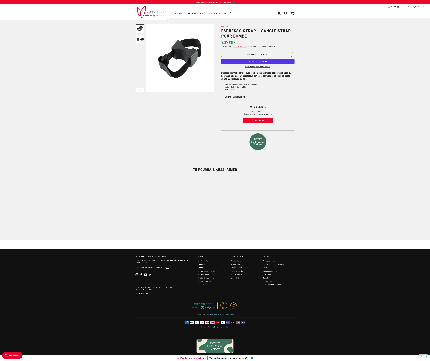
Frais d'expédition (240, 46)
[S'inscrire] (167, 267)
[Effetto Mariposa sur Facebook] (141, 274)
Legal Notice (236, 278)
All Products (203, 261)
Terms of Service (237, 271)
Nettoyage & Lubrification (208, 271)
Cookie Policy (224, 327)
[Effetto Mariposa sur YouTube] (145, 274)
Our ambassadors (270, 271)
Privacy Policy (236, 261)
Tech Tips (266, 278)
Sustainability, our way (272, 285)
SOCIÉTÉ (227, 13)
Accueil (224, 26)
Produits (180, 13)
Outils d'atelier (204, 274)
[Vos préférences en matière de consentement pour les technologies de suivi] (426, 357)
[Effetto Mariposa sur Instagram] (136, 274)
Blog (202, 13)
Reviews (192, 13)
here (146, 294)
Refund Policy (236, 264)
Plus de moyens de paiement (257, 67)
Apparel (201, 285)
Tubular (201, 268)
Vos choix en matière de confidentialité (228, 358)
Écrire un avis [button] (258, 120)
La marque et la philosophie (274, 264)
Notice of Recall (237, 274)
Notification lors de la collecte (191, 358)
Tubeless (201, 264)
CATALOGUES (214, 13)
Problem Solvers (204, 281)
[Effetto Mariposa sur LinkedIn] (150, 274)
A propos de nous (270, 261)
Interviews (267, 274)
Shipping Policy (237, 268)
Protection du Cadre (206, 278)
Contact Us (267, 281)
